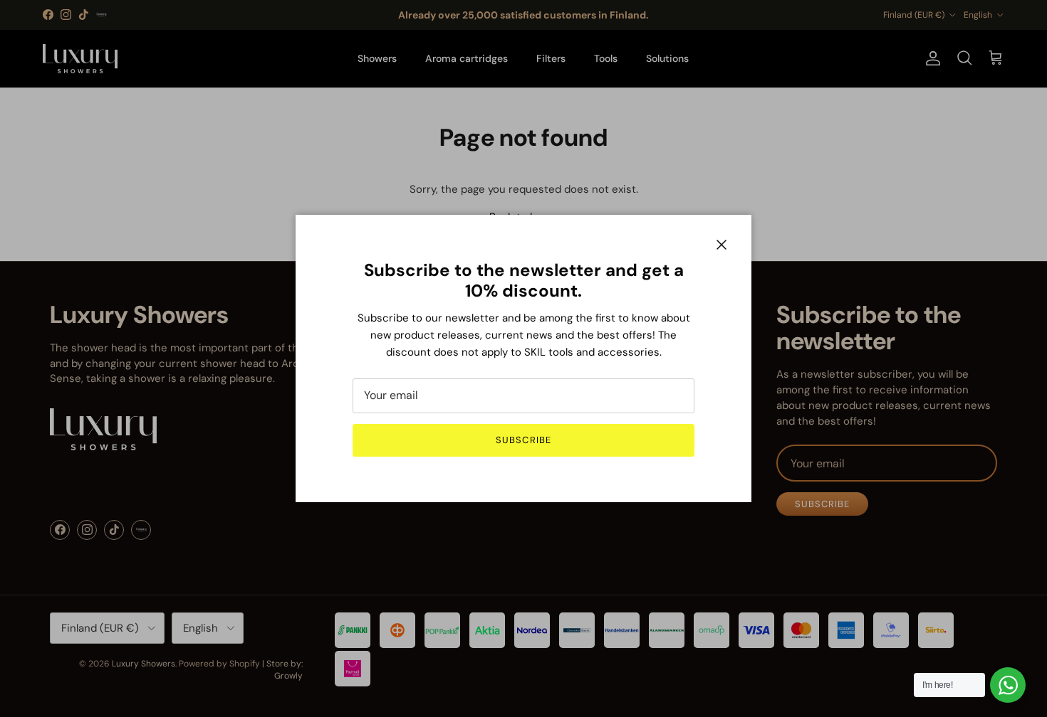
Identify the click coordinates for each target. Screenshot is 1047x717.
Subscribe (523, 440)
